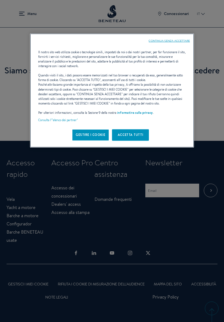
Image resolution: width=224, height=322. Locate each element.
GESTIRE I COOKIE (90, 135)
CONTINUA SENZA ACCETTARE (169, 41)
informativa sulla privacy (135, 112)
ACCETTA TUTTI (130, 135)
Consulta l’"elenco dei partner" (58, 120)
